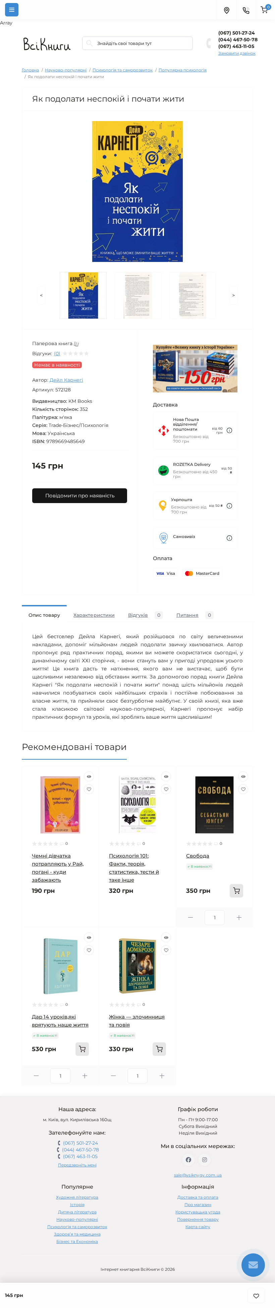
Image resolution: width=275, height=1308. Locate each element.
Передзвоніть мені (77, 1164)
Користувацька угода (197, 1211)
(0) (57, 353)
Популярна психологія (183, 69)
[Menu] (11, 9)
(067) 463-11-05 (236, 46)
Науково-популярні (66, 69)
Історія (77, 1204)
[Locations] (226, 9)
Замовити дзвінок (237, 53)
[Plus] (239, 917)
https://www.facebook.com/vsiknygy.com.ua (188, 1159)
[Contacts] (246, 9)
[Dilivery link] (229, 430)
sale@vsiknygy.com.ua (198, 1175)
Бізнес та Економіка (77, 1241)
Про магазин (197, 1204)
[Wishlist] (89, 789)
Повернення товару (198, 1219)
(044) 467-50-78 (238, 40)
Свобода (197, 856)
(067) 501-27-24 (236, 33)
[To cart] (236, 890)
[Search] (89, 43)
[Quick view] (89, 776)
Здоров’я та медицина (77, 1234)
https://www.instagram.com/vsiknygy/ (204, 1159)
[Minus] (190, 917)
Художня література (77, 1197)
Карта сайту (197, 1226)
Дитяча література (77, 1211)
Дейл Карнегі (66, 380)
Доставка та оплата (197, 1197)
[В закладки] (256, 1295)
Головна (30, 69)
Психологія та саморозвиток (123, 69)
